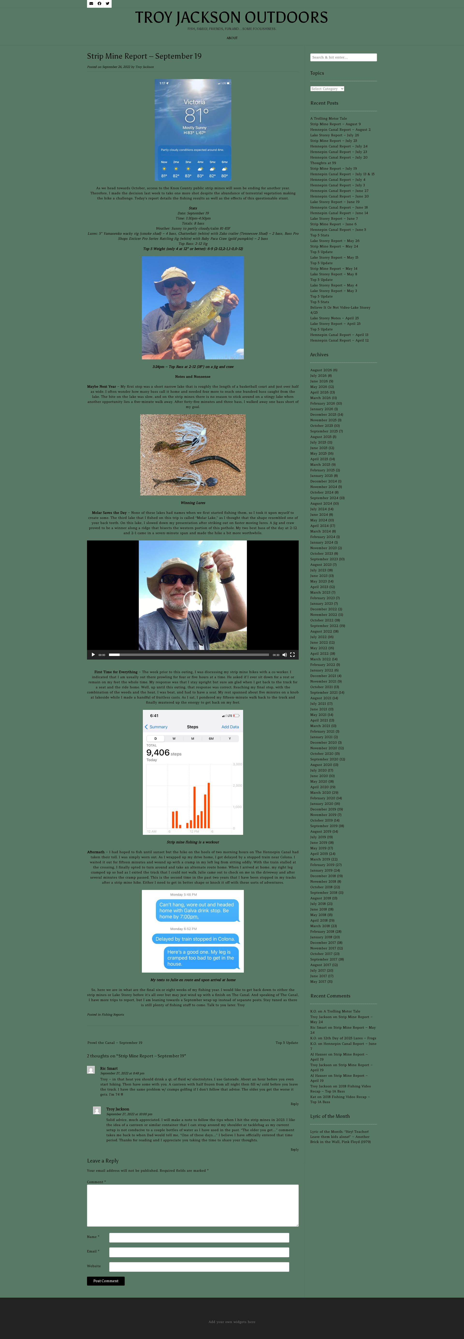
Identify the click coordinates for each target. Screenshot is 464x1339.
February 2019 (322, 865)
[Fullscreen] (292, 654)
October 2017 (321, 954)
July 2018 (318, 904)
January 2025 (321, 475)
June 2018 (318, 909)
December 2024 (323, 481)
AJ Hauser (318, 1054)
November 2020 (323, 748)
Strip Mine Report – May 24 (334, 246)
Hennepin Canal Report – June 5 (338, 229)
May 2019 (318, 848)
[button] (193, 600)
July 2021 (318, 703)
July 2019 (318, 837)
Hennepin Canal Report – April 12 (339, 340)
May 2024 (318, 520)
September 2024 (324, 498)
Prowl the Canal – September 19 (114, 1043)
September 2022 (324, 626)
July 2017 (318, 970)
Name (93, 1237)
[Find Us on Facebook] (99, 4)
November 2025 (323, 420)
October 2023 (321, 553)
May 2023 (318, 581)
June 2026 (319, 381)
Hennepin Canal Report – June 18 (339, 207)
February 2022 (322, 664)
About (232, 38)
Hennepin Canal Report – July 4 (337, 179)
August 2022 (321, 631)
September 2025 (324, 431)
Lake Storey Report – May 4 (333, 285)
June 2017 (318, 976)
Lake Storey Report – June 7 (334, 218)
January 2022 (321, 670)
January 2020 (321, 803)
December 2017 (323, 942)
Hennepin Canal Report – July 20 (339, 157)
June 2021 (318, 709)
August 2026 (321, 370)
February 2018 (322, 931)
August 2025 (321, 437)
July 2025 (318, 442)
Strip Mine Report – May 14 (333, 268)
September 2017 (323, 959)
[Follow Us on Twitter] (107, 4)
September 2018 (323, 892)
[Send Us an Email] (91, 4)
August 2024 (321, 503)
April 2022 (319, 653)
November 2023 (323, 548)
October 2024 (322, 492)
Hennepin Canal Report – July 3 (337, 185)
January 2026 (321, 409)
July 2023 (318, 570)
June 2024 (319, 514)
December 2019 (323, 809)
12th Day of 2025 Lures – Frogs (350, 1038)
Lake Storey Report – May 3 (333, 291)
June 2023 (318, 576)
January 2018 (321, 937)
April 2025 (319, 459)
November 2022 (323, 614)
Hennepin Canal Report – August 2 (340, 129)
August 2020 (321, 765)
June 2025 (318, 448)
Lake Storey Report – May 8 (333, 274)
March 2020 (320, 792)
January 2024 (321, 542)
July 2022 (318, 637)
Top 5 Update (287, 1043)
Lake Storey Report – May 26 (335, 241)
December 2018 (323, 876)
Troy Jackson (144, 67)
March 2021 (320, 726)
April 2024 (319, 526)
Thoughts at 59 (323, 163)
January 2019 (321, 870)
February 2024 (322, 537)
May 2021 (318, 715)
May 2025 (318, 453)
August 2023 (321, 564)
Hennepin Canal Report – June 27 (339, 191)
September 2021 (324, 692)
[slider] (189, 655)
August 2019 (320, 831)
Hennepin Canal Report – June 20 (339, 196)
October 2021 (321, 687)
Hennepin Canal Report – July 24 (339, 146)
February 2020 (322, 798)
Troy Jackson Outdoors (232, 17)
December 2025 (323, 414)
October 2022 (322, 620)
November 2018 (323, 881)
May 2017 (318, 981)
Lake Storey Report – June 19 (335, 202)
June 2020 (319, 776)
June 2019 (318, 842)
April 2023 (319, 587)
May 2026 (318, 387)
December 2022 (323, 609)
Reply (295, 1104)
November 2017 (323, 948)
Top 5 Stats (319, 235)
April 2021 (319, 720)
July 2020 (318, 770)
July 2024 (318, 509)
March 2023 (320, 592)
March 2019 (320, 859)
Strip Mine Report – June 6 (333, 224)
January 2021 (321, 737)
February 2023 (322, 598)
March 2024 (320, 531)
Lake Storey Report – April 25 (335, 323)
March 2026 (320, 398)
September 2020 (324, 759)
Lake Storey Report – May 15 (334, 257)
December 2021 (323, 676)
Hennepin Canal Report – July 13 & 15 (342, 174)
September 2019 (324, 826)
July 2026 (318, 375)
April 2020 (319, 787)
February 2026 (322, 403)
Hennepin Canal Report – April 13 (339, 335)
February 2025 (322, 470)
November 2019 (323, 815)
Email (93, 1251)
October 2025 (321, 425)
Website (94, 1266)
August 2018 (320, 898)
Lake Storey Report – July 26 (334, 135)
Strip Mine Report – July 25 (333, 140)
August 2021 (320, 698)
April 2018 (319, 920)
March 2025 (320, 464)
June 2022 (319, 642)
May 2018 (318, 915)
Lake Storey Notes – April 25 (334, 318)
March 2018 (320, 926)
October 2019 (321, 820)
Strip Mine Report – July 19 (333, 168)
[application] (193, 600)
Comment (96, 1182)
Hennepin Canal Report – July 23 (338, 152)
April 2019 (319, 853)
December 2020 (323, 742)
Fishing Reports (113, 1014)
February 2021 (322, 731)
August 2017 (320, 965)
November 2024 (323, 487)
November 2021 (323, 681)
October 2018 (321, 887)
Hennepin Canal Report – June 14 (339, 213)
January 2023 (321, 603)
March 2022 (320, 659)
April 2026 (319, 392)
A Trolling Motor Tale (328, 118)
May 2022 (318, 648)
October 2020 (322, 753)
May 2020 (318, 781)
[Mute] (284, 654)
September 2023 (324, 559)
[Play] (93, 654)
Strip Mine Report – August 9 (335, 124)
